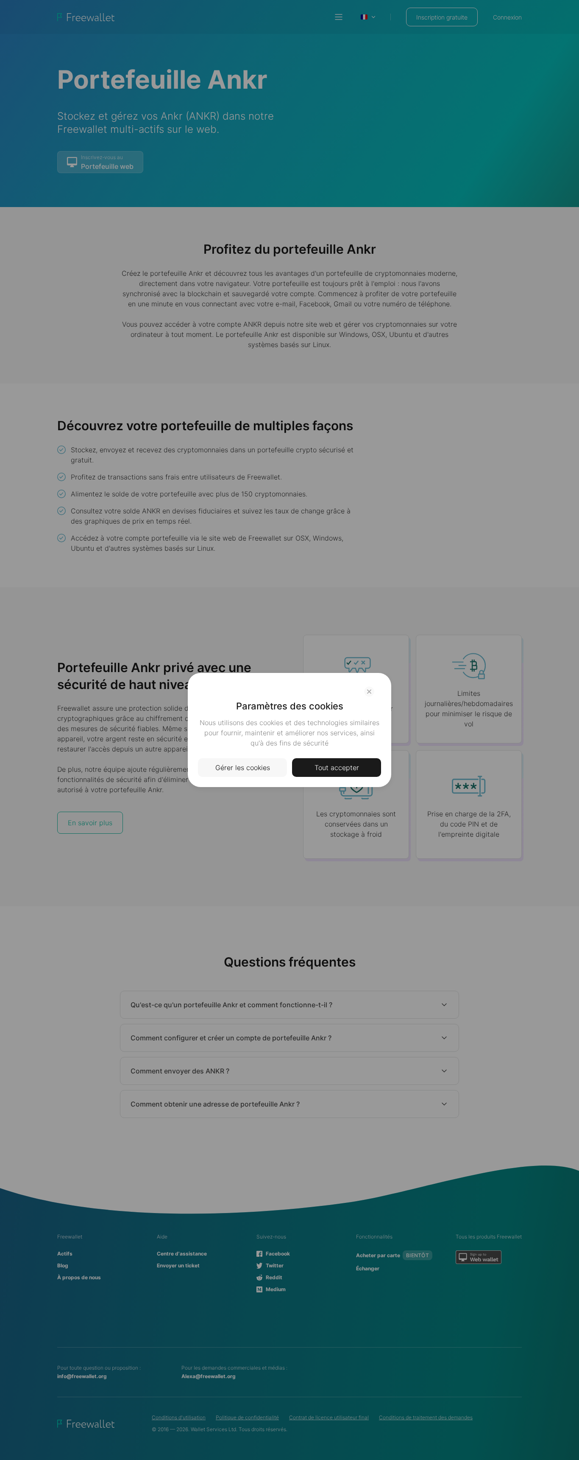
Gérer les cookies (242, 767)
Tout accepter (337, 767)
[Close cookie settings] (369, 691)
